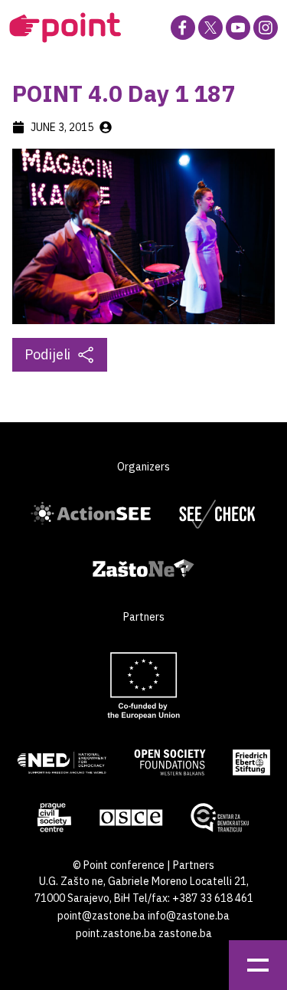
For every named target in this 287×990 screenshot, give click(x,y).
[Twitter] (210, 27)
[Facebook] (183, 27)
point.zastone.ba (116, 933)
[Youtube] (238, 27)
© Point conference (119, 865)
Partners (193, 865)
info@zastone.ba (189, 916)
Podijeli (47, 354)
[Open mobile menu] (258, 965)
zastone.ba (185, 933)
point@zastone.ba (101, 916)
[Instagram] (265, 27)
